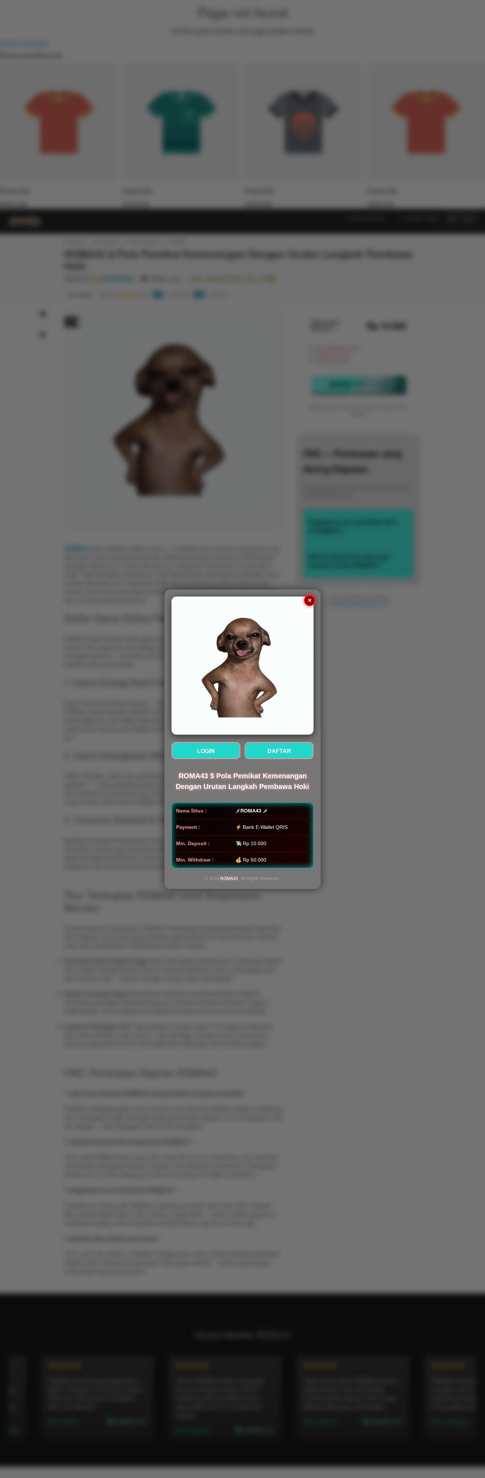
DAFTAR (279, 751)
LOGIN (206, 751)
